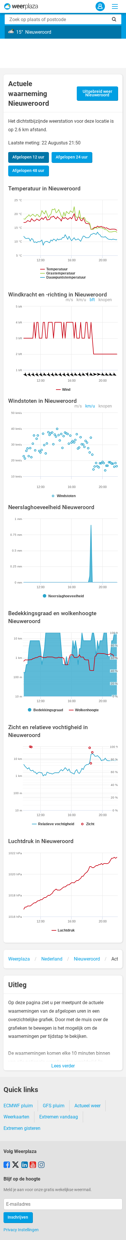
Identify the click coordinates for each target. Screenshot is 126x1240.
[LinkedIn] (24, 1165)
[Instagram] (41, 1165)
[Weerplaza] (21, 6)
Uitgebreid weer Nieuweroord (97, 93)
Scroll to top (116, 1230)
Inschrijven (18, 1217)
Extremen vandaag (58, 1117)
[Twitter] (15, 1165)
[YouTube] (33, 1165)
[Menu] (115, 6)
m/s (69, 299)
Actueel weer (87, 1105)
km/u (81, 299)
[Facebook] (7, 1165)
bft (92, 299)
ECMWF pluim (18, 1105)
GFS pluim (53, 1105)
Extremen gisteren (22, 1128)
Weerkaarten (16, 1117)
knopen (105, 299)
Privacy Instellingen (21, 1229)
